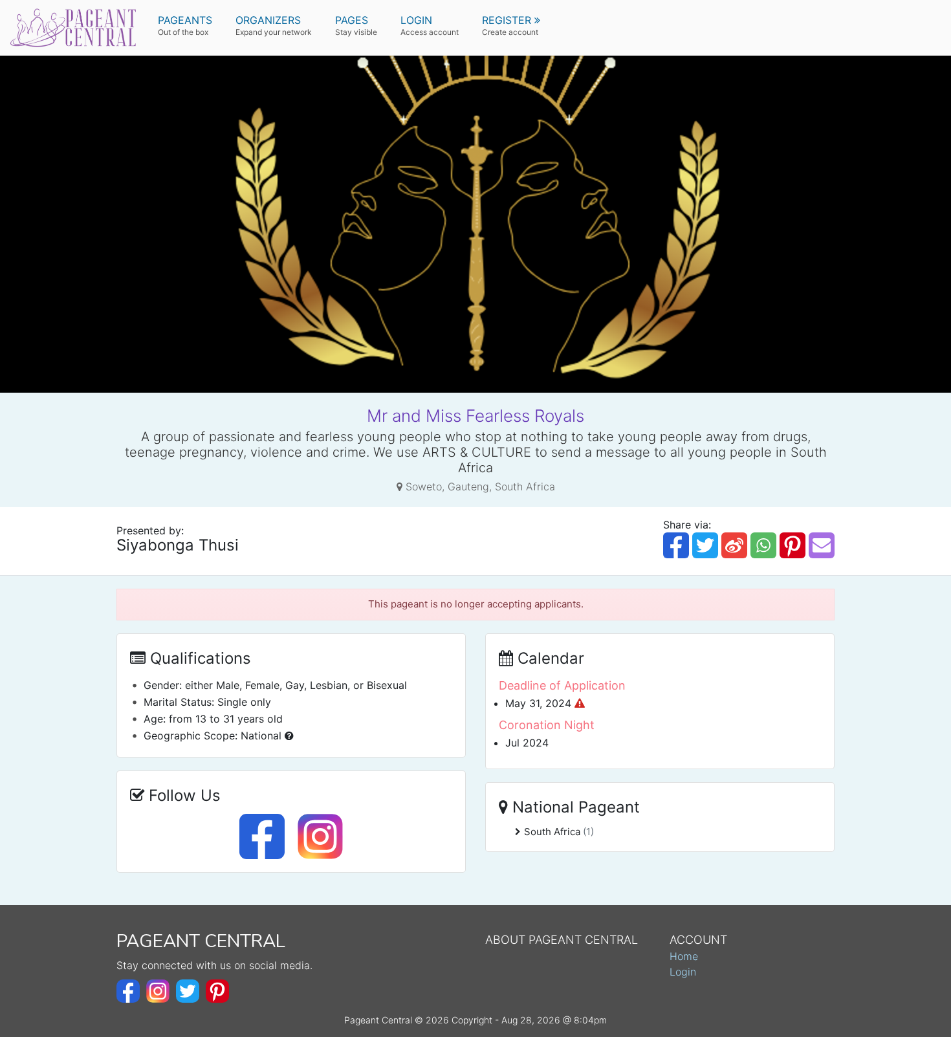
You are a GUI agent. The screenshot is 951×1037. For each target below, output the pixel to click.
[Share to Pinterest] (792, 545)
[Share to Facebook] (676, 545)
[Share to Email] (822, 545)
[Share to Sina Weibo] (734, 545)
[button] (511, 25)
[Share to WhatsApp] (763, 545)
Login (683, 971)
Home (684, 956)
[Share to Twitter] (705, 545)
